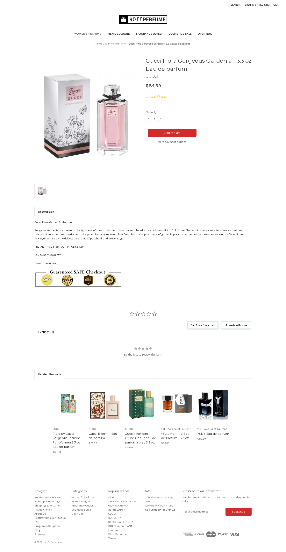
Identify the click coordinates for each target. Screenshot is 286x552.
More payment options (172, 142)
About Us (40, 513)
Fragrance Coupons (47, 526)
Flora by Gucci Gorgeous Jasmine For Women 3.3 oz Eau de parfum (67, 440)
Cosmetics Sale (180, 33)
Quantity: (151, 112)
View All (112, 538)
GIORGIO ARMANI (118, 505)
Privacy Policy (43, 509)
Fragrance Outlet (149, 33)
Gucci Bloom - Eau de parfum (103, 436)
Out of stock (177, 407)
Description (46, 211)
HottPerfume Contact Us (50, 518)
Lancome (114, 530)
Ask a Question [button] (205, 325)
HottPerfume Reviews (47, 497)
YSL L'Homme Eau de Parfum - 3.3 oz (175, 436)
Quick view (68, 400)
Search (235, 4)
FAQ (36, 522)
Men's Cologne (118, 33)
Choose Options (105, 407)
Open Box (205, 33)
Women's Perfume (87, 33)
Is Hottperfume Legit (47, 501)
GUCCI (112, 513)
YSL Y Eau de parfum (213, 433)
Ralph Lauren (116, 509)
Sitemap (39, 534)
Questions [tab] (43, 332)
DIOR (111, 497)
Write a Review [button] (238, 325)
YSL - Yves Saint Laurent (123, 501)
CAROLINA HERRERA (120, 522)
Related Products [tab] (49, 374)
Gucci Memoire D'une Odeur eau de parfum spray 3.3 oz (140, 438)
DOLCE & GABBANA (120, 526)
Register (264, 4)
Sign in (249, 4)
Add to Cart (68, 407)
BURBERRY (115, 518)
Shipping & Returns (47, 505)
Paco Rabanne (117, 534)
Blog (37, 530)
